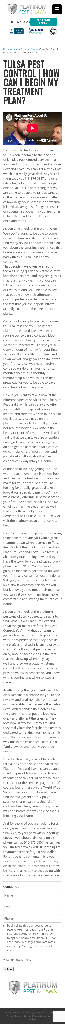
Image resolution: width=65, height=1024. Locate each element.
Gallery (33, 1019)
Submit (8, 969)
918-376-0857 (19, 22)
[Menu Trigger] (57, 9)
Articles (15, 49)
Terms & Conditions (35, 1016)
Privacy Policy (14, 1016)
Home (6, 49)
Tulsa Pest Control (29, 49)
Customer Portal (43, 22)
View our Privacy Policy (17, 959)
